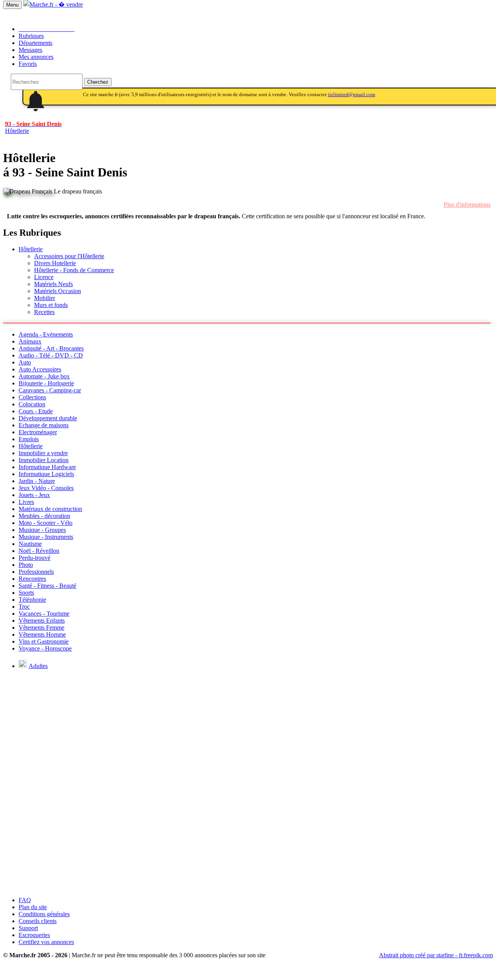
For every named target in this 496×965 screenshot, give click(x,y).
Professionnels (36, 571)
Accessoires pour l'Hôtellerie (69, 256)
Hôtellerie (31, 249)
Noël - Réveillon (39, 550)
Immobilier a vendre (43, 453)
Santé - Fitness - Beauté (47, 585)
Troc (24, 606)
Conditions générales (44, 914)
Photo (26, 564)
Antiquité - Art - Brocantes (51, 348)
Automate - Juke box (44, 376)
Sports (26, 592)
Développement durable (48, 418)
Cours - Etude (36, 411)
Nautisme (30, 543)
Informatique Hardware (47, 467)
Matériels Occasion (57, 291)
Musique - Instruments (46, 536)
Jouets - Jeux (34, 495)
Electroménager (38, 432)
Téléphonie (32, 599)
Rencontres (32, 578)
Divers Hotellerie (55, 263)
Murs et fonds (51, 305)
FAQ (25, 900)
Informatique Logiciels (46, 474)
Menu (12, 5)
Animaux (30, 341)
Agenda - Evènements (46, 334)
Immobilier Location (44, 460)
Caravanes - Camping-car (50, 390)
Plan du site (33, 907)
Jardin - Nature (37, 481)
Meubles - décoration (44, 516)
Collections (32, 397)
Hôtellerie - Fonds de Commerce (74, 270)
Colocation (32, 404)
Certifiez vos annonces (46, 942)
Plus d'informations (467, 204)
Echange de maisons (44, 425)
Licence (43, 277)
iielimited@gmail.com (351, 94)
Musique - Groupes (42, 530)
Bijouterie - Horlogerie (46, 383)
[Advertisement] (248, 836)
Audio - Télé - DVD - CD (51, 355)
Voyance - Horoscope (45, 648)
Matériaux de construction (50, 509)
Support (28, 928)
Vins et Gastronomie (44, 641)
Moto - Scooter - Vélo (45, 523)
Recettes (44, 312)
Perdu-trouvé (34, 557)
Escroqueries (34, 935)
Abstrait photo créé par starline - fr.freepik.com (436, 955)
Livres (26, 502)
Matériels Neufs (53, 284)
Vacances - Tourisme (44, 613)
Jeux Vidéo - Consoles (46, 488)
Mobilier (44, 298)
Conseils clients (38, 921)
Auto (25, 362)
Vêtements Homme (42, 634)
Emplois (29, 439)
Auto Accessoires (40, 369)
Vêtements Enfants (42, 620)
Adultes (38, 666)
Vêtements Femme (41, 627)
